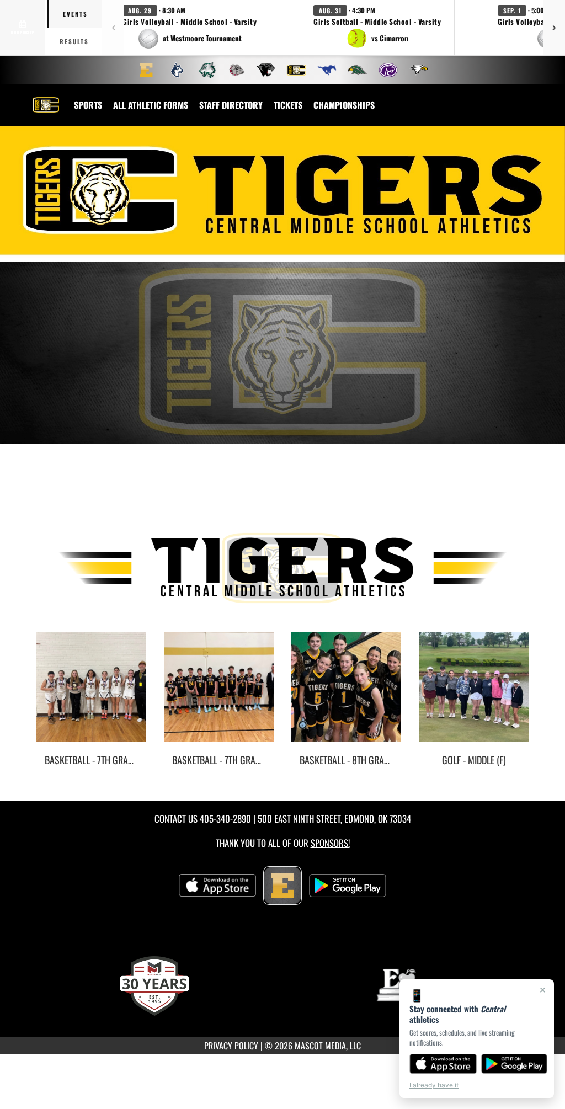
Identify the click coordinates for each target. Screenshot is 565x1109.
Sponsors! (330, 843)
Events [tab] (75, 13)
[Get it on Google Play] (514, 1064)
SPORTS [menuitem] (88, 104)
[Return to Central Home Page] (45, 98)
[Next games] (554, 27)
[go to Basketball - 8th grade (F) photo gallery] (346, 695)
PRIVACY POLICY (231, 1045)
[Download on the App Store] (443, 1064)
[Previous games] (113, 27)
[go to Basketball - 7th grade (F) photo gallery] (91, 695)
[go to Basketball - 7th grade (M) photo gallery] (218, 695)
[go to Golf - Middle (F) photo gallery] (473, 695)
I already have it (434, 1085)
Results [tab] (74, 41)
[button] (189, 27)
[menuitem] (146, 70)
